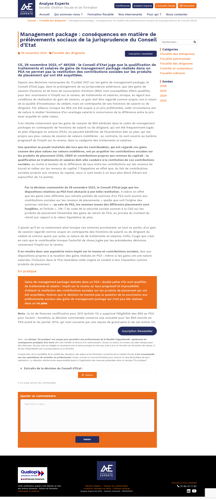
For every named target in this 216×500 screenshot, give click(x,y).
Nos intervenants (130, 14)
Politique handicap (122, 489)
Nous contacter (177, 14)
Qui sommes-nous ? (68, 14)
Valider (87, 439)
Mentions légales (93, 486)
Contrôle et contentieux (176, 68)
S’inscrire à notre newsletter (184, 483)
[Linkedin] (188, 491)
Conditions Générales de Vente (97, 489)
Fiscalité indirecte (172, 73)
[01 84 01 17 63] (178, 486)
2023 (163, 100)
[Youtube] (194, 491)
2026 (163, 86)
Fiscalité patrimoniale (175, 58)
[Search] (195, 42)
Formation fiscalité (100, 14)
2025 (163, 90)
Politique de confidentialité (116, 486)
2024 (163, 95)
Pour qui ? (154, 14)
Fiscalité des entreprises (177, 53)
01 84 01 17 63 (188, 486)
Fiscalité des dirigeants (68, 53)
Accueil (44, 14)
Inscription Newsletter (137, 331)
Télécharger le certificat (28, 491)
